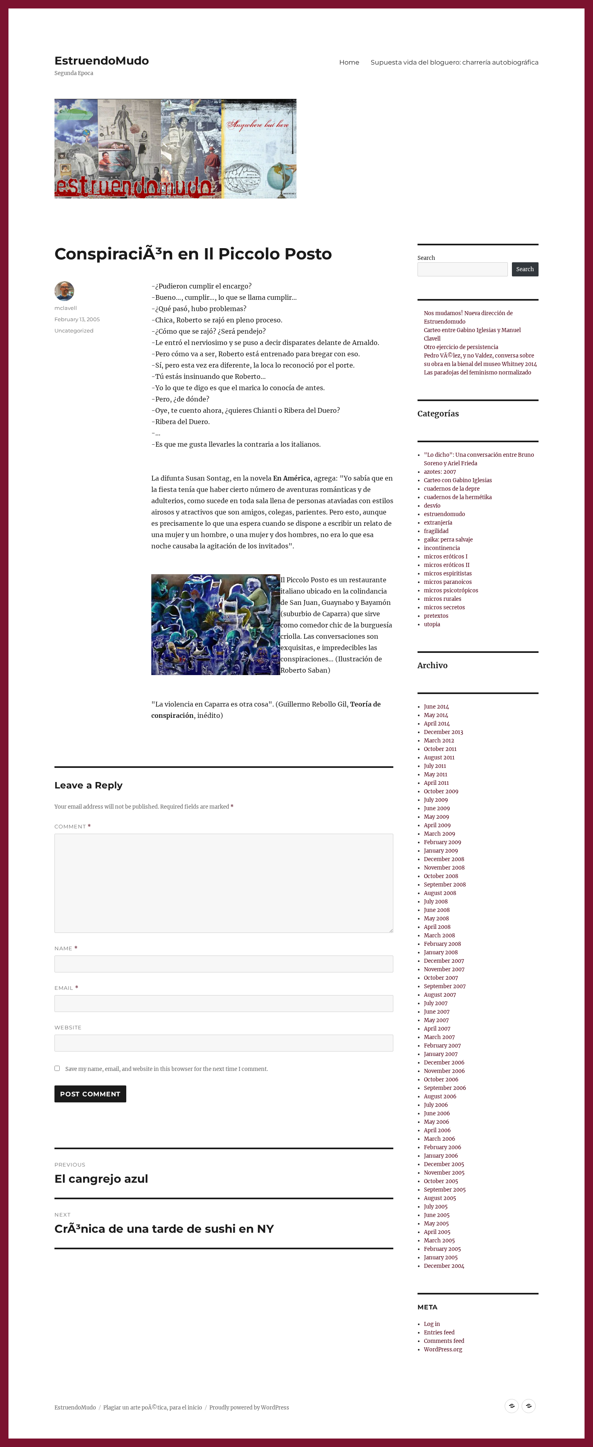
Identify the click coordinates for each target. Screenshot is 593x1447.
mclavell (65, 308)
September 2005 (445, 1189)
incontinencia (442, 548)
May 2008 (436, 918)
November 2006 (444, 1071)
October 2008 (441, 876)
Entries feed (439, 1332)
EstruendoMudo (101, 60)
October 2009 (441, 791)
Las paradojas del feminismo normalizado (477, 372)
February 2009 (442, 842)
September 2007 (445, 986)
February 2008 (442, 944)
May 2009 (436, 816)
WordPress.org (443, 1349)
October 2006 (441, 1079)
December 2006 (444, 1062)
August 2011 (439, 757)
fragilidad (436, 531)
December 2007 (444, 961)
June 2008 (437, 910)
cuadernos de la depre (452, 488)
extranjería (438, 522)
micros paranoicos (448, 582)
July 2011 (435, 766)
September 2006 (445, 1088)
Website (68, 1027)
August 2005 (440, 1198)
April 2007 (437, 1028)
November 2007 (444, 969)
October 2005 (441, 1181)
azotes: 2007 (440, 471)
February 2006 (442, 1147)
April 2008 (437, 927)
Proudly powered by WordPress (249, 1407)
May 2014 (436, 715)
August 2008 (440, 893)
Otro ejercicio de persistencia (461, 347)
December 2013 (443, 732)
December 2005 (444, 1164)
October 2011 (440, 749)
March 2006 (439, 1138)
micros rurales (442, 599)
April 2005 (437, 1232)
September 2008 (445, 884)
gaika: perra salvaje (448, 539)
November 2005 (444, 1172)
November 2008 (444, 867)
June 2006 (437, 1113)
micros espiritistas (448, 573)
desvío (432, 505)
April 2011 (436, 783)
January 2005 (441, 1257)
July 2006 (436, 1105)
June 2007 (437, 1011)
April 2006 (437, 1130)
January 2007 (441, 1054)
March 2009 (439, 833)
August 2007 (440, 994)
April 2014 (437, 723)
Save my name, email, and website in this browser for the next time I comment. (166, 1069)
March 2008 (439, 935)
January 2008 (441, 952)
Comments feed (444, 1341)
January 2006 (441, 1155)
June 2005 (437, 1215)
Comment (72, 826)
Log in (432, 1324)
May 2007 (436, 1020)
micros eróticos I (446, 556)
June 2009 (437, 808)
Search (426, 258)
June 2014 (436, 706)
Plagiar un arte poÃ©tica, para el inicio (152, 1407)
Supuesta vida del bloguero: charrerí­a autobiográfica (455, 62)
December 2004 (444, 1266)
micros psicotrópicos (451, 590)
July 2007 (436, 1003)
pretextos (436, 616)
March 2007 (439, 1037)
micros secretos (444, 607)
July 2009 (436, 800)
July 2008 (436, 901)
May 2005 (436, 1223)
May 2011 (435, 774)
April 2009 (437, 825)
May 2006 (436, 1122)
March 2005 (439, 1240)
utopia (432, 624)
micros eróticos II (447, 565)
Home (349, 62)
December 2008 (444, 859)
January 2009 (441, 850)
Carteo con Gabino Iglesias (458, 480)
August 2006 (440, 1096)
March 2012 (439, 740)
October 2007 (441, 977)
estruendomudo (444, 514)
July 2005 (436, 1206)
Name (66, 948)
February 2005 (442, 1249)
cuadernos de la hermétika (458, 497)
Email (66, 988)
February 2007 (442, 1045)
